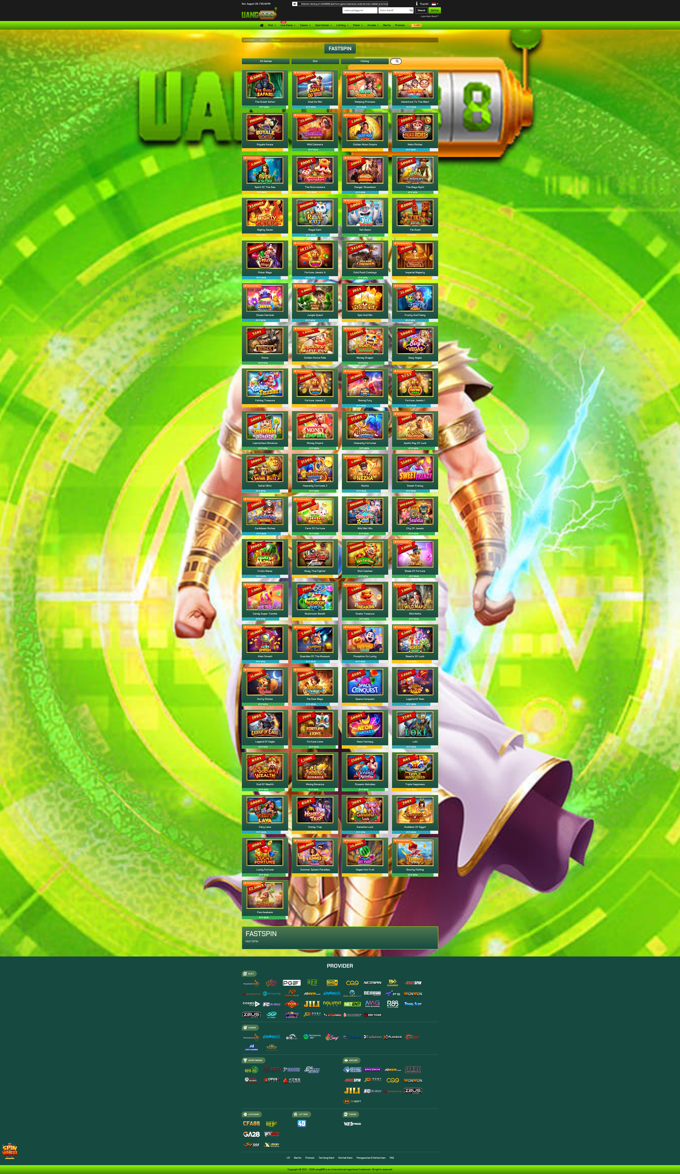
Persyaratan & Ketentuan (371, 1157)
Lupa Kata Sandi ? (429, 16)
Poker (356, 25)
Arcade (371, 25)
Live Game (286, 25)
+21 (288, 1157)
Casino (304, 25)
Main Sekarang (265, 89)
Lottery (341, 25)
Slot (270, 25)
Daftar (435, 10)
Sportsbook (322, 25)
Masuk (421, 10)
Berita (386, 25)
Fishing (365, 61)
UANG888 (248, 40)
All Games (266, 61)
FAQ (392, 1157)
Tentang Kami (326, 1157)
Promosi (400, 25)
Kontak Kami (345, 1157)
